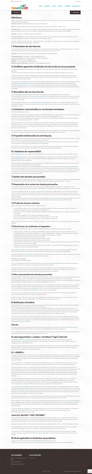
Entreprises (67, 6)
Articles (54, 6)
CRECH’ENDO (46, 6)
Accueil (40, 6)
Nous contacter (78, 1)
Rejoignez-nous (76, 6)
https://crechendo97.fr (28, 23)
